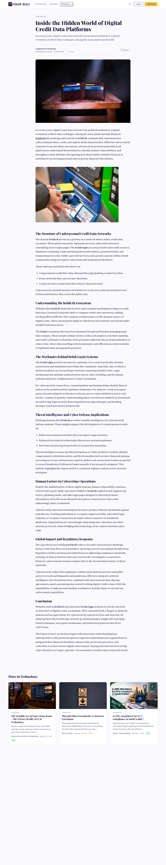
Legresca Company (46, 49)
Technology (40, 4)
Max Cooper (67, 733)
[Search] (130, 4)
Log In (138, 4)
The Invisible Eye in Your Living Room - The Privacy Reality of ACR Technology (31, 719)
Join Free (151, 4)
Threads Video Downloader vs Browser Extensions (83, 718)
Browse (65, 4)
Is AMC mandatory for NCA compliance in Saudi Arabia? (128, 718)
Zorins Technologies (122, 733)
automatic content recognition (25, 736)
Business (54, 4)
